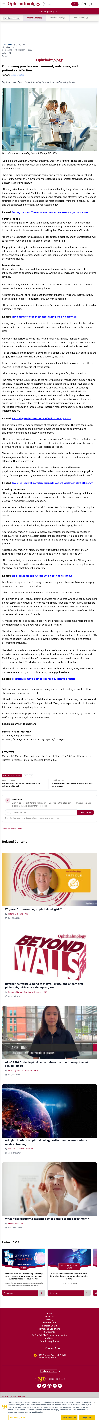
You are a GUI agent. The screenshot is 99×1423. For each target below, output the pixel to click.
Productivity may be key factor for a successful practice (43, 678)
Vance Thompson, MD (37, 992)
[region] (49, 1410)
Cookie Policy (37, 1412)
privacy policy (54, 818)
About (49, 1313)
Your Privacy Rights (49, 1341)
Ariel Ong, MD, (14, 1070)
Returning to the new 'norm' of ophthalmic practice (41, 418)
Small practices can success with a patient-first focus (42, 575)
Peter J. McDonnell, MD (18, 914)
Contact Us (49, 1332)
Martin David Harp (30, 1070)
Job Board (49, 1338)
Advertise (49, 1316)
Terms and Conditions (49, 1328)
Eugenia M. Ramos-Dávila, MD (21, 1148)
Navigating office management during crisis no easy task (44, 316)
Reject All (87, 1417)
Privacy (49, 1319)
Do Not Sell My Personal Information (49, 1335)
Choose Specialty (46, 11)
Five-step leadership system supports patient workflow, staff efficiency (52, 482)
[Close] (95, 1402)
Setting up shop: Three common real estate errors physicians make (50, 212)
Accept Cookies (69, 1417)
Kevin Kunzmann (15, 1223)
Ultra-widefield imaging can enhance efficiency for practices (23, 784)
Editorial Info (49, 1322)
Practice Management (12, 828)
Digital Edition (8, 47)
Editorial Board (49, 1325)
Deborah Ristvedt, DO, (17, 992)
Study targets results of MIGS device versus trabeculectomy (71, 784)
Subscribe (84, 812)
